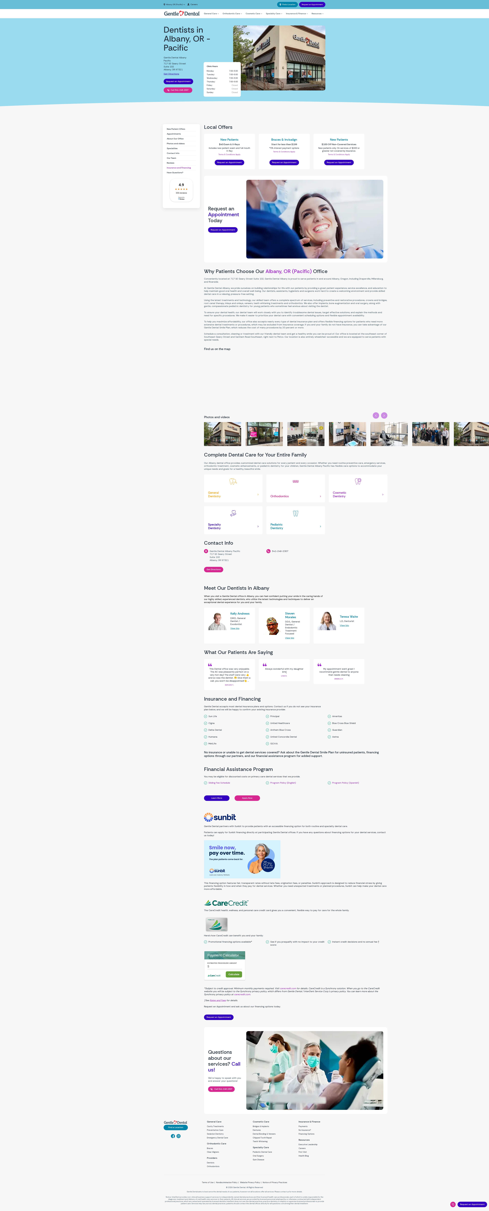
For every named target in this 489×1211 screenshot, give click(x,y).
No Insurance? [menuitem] (305, 1130)
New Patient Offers (176, 129)
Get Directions (171, 73)
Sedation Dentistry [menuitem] (215, 1134)
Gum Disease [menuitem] (258, 1159)
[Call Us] (453, 1204)
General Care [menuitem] (210, 13)
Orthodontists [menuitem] (213, 1166)
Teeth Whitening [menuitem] (260, 1141)
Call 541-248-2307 (179, 90)
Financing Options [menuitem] (306, 1134)
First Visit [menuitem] (303, 1152)
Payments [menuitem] (303, 1126)
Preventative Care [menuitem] (215, 1130)
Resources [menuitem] (317, 13)
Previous (376, 415)
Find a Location (288, 4)
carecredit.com (288, 988)
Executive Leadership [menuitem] (308, 1144)
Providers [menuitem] (212, 1158)
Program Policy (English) (283, 782)
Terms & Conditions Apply (229, 154)
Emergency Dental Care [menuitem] (217, 1137)
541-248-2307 (280, 551)
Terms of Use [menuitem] (208, 1182)
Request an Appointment (312, 4)
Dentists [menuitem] (210, 1162)
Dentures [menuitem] (257, 1130)
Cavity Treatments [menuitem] (215, 1126)
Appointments (174, 134)
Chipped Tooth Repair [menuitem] (262, 1137)
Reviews (170, 163)
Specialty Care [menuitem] (273, 13)
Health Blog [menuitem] (304, 1156)
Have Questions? (175, 172)
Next (384, 415)
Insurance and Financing (179, 167)
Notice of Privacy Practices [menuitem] (275, 1182)
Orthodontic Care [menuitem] (231, 13)
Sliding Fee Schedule (219, 782)
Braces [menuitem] (210, 1148)
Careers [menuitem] (194, 4)
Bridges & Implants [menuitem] (261, 1126)
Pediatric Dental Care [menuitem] (262, 1152)
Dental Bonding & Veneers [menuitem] (264, 1134)
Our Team (171, 158)
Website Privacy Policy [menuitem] (250, 1182)
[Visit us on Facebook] (173, 1137)
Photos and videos (176, 143)
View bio (234, 628)
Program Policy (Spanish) (345, 782)
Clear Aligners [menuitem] (213, 1152)
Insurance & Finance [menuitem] (296, 13)
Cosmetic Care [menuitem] (253, 13)
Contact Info (173, 153)
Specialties (172, 148)
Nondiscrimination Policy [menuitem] (226, 1182)
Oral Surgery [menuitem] (258, 1156)
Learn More (216, 798)
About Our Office (175, 138)
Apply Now (247, 798)
